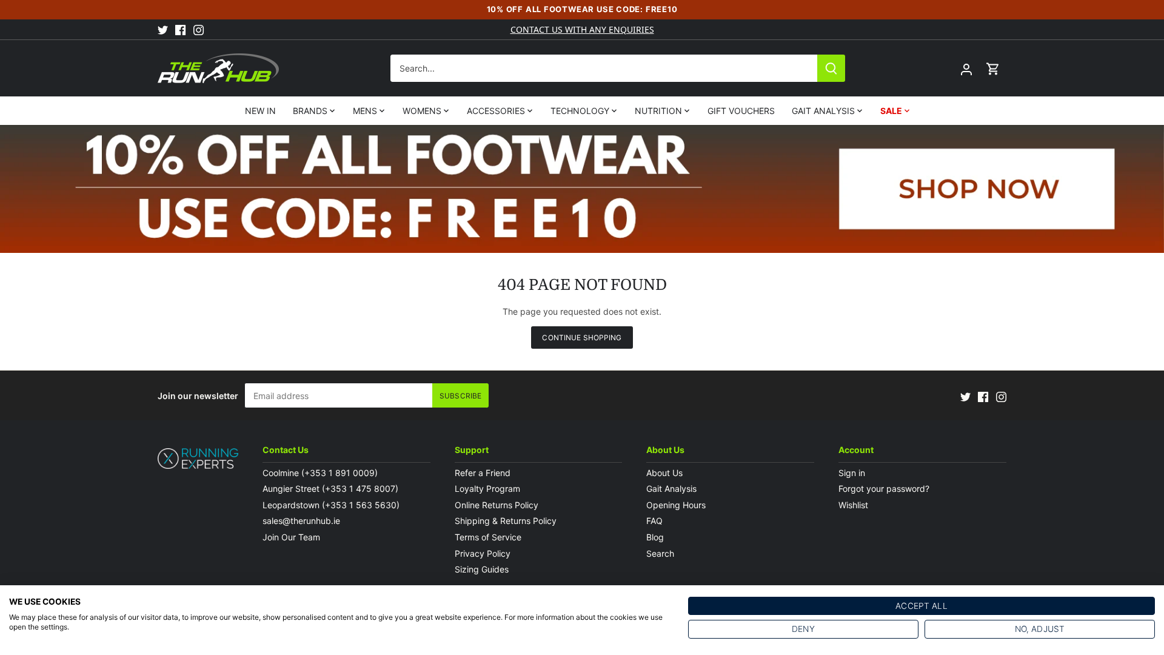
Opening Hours (676, 505)
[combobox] (604, 68)
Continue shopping (581, 337)
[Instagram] (198, 30)
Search (660, 553)
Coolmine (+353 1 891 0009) (320, 473)
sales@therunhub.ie (303, 521)
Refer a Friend (482, 473)
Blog (655, 537)
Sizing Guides (482, 569)
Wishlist (853, 505)
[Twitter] (163, 30)
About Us (664, 473)
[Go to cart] (993, 68)
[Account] (966, 68)
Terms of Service (488, 537)
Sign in (851, 473)
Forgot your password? (883, 488)
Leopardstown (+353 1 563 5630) (331, 505)
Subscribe (460, 395)
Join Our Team (291, 537)
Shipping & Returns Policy (506, 521)
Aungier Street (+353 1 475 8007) (330, 488)
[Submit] (831, 68)
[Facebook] (180, 30)
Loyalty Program (487, 488)
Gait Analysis (671, 488)
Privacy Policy (482, 553)
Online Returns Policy (496, 505)
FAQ (654, 521)
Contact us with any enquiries (582, 29)
